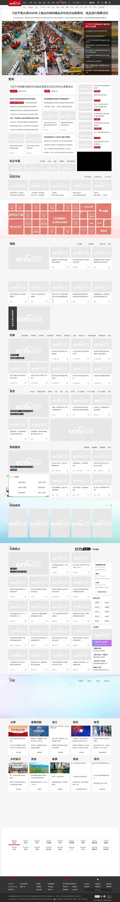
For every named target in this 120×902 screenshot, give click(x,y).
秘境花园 (12, 621)
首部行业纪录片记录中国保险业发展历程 (79, 194)
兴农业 (107, 616)
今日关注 (75, 621)
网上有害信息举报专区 (69, 884)
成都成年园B (21, 492)
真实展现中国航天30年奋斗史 (101, 670)
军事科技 (58, 335)
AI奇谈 (39, 273)
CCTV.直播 (76, 2)
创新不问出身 (22, 91)
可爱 (77, 495)
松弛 (74, 470)
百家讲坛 (54, 669)
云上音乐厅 (108, 177)
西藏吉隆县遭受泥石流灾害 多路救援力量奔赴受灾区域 (59, 102)
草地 (95, 495)
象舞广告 (22, 886)
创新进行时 (55, 645)
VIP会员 (32, 391)
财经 (44, 2)
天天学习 (13, 91)
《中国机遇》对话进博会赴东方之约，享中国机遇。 (38, 194)
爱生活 (97, 611)
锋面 (55, 161)
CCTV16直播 (101, 391)
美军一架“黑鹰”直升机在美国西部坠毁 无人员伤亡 (57, 148)
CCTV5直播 (80, 391)
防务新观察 (25, 335)
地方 (24, 7)
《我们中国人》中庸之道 (100, 654)
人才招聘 (74, 889)
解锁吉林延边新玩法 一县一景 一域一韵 (39, 783)
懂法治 (97, 621)
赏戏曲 (107, 621)
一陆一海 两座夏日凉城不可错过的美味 (60, 615)
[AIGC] (92, 3)
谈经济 (97, 616)
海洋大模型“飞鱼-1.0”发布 (100, 783)
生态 (36, 7)
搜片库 (100, 223)
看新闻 (97, 602)
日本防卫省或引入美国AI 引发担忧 (39, 377)
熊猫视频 (86, 447)
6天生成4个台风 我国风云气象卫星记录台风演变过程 (24, 129)
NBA (61, 391)
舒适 (53, 470)
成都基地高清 (22, 482)
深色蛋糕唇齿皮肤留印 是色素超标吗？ (57, 99)
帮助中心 (50, 889)
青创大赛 (102, 244)
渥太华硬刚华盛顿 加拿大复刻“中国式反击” (81, 261)
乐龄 (72, 7)
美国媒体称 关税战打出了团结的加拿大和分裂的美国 (58, 145)
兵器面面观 (50, 335)
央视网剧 (91, 244)
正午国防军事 (13, 383)
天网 (32, 621)
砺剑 (74, 335)
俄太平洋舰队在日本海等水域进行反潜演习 (18, 377)
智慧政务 (97, 886)
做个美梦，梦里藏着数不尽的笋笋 (102, 489)
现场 (53, 267)
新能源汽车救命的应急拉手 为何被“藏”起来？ (18, 590)
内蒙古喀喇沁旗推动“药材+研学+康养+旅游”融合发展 (38, 777)
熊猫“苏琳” (79, 470)
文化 (53, 7)
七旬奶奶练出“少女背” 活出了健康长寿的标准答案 (18, 663)
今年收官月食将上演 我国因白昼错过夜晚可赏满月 (50, 125)
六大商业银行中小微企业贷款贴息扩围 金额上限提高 (24, 114)
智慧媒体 (86, 886)
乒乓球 (73, 391)
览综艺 (97, 607)
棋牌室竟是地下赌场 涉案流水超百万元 (67, 124)
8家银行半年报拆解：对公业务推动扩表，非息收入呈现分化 (81, 746)
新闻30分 (96, 147)
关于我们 (86, 884)
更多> (109, 244)
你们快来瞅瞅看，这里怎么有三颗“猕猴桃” (60, 489)
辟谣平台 (65, 886)
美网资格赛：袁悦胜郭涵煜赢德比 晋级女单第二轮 (39, 433)
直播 (14, 477)
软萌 (99, 495)
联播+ (47, 91)
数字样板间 (88, 177)
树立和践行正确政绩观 (16, 102)
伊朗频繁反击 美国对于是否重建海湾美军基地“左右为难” (102, 261)
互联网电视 (51, 884)
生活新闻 (46, 130)
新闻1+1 (33, 597)
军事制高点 (67, 335)
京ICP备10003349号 (35, 899)
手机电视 (50, 886)
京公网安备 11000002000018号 (64, 899)
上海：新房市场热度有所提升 (102, 132)
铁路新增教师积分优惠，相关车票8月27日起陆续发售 (24, 126)
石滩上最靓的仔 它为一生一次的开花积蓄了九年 (18, 615)
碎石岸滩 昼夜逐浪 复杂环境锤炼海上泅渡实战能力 (101, 352)
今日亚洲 (54, 572)
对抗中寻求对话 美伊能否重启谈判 (33, 147)
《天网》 (97, 582)
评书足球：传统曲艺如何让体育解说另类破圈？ (39, 746)
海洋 (96, 759)
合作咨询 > (98, 890)
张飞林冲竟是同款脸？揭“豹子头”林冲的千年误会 (60, 663)
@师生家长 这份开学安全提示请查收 (101, 740)
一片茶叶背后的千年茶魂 (99, 644)
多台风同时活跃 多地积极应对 (94, 61)
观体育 (107, 602)
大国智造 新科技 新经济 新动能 (57, 194)
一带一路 (42, 7)
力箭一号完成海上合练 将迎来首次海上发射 (24, 118)
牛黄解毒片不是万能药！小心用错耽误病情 (81, 663)
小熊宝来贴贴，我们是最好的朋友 (80, 489)
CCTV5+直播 (91, 391)
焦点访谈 (96, 100)
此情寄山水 (54, 91)
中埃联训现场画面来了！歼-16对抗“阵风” (60, 566)
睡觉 (74, 495)
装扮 (53, 495)
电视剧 (81, 681)
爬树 (95, 470)
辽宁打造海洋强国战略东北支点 (101, 777)
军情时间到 (102, 335)
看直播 (103, 231)
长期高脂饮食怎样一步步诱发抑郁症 (60, 783)
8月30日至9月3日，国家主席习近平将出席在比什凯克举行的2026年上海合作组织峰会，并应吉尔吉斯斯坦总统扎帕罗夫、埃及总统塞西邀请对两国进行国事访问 (60, 18)
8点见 (49, 161)
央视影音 (39, 886)
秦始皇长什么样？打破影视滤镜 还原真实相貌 (39, 663)
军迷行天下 (82, 335)
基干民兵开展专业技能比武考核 (80, 377)
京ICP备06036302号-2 (24, 899)
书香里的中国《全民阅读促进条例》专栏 (80, 783)
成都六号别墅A (42, 482)
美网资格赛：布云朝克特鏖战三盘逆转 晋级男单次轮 (18, 433)
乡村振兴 (30, 7)
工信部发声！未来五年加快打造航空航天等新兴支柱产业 (80, 740)
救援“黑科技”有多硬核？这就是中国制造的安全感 (17, 639)
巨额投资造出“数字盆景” (100, 95)
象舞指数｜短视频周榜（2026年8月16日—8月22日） (39, 740)
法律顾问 (74, 886)
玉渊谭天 (61, 161)
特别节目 (106, 681)
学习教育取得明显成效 (31, 102)
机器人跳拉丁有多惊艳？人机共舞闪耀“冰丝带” (60, 740)
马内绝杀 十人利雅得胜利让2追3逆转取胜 (101, 408)
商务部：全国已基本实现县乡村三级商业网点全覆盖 (18, 783)
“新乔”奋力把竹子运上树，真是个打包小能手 (101, 464)
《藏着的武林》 (97, 648)
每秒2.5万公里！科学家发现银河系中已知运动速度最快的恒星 (60, 296)
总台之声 (11, 884)
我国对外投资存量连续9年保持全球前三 (23, 99)
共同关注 (12, 597)
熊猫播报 (94, 447)
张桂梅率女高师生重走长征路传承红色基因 (60, 746)
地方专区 (17, 227)
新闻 (31, 2)
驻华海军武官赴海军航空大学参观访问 (60, 352)
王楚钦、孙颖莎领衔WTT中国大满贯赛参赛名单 (60, 408)
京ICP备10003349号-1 (47, 899)
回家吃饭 (54, 621)
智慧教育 (109, 886)
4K (69, 2)
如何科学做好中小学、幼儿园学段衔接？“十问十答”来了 (101, 746)
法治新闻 (63, 130)
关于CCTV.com (12, 886)
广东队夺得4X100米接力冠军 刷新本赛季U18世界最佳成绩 (80, 408)
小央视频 (79, 244)
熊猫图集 (102, 447)
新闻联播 (96, 91)
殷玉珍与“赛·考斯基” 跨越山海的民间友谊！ (39, 590)
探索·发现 (33, 669)
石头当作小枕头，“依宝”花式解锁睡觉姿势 (59, 464)
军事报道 (33, 335)
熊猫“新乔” (101, 470)
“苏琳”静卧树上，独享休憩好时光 (80, 464)
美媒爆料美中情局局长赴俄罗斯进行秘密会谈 (60, 261)
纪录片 (98, 681)
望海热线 (65, 889)
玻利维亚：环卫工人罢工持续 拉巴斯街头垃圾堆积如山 (59, 152)
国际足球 (96, 415)
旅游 (58, 7)
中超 (56, 391)
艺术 (81, 7)
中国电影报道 (55, 597)
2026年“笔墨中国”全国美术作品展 (17, 740)
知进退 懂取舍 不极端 (99, 657)
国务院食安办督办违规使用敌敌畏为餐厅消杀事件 (23, 106)
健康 (67, 7)
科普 (62, 7)
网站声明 (11, 889)
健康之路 (75, 669)
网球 (11, 439)
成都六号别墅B (22, 487)
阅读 (76, 7)
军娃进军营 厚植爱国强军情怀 (102, 375)
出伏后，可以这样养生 (58, 776)
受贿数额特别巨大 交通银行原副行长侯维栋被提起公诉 (102, 295)
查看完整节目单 (102, 592)
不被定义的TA (83, 273)
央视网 (38, 884)
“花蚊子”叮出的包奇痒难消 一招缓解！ (39, 295)
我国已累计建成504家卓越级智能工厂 (96, 36)
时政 (24, 2)
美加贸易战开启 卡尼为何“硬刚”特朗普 (57, 137)
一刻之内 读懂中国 (21, 275)
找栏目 (92, 223)
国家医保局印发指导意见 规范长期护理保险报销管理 (24, 110)
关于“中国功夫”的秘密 (99, 650)
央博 (48, 7)
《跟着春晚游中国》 (100, 565)
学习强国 (42, 161)
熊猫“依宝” (58, 470)
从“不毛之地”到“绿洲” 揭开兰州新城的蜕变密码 (39, 639)
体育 (49, 2)
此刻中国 (19, 273)
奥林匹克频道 (41, 391)
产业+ (95, 7)
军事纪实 (41, 335)
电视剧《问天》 (97, 667)
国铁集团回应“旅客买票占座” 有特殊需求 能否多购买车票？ (81, 295)
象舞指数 (36, 722)
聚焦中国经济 (71, 161)
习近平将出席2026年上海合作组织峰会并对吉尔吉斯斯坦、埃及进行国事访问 (60, 13)
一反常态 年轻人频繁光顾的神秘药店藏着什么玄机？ (39, 615)
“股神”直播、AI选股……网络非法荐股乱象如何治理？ (58, 106)
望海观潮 (75, 267)
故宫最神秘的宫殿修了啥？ (100, 663)
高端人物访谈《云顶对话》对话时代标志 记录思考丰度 (17, 194)
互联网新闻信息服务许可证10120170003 (18, 896)
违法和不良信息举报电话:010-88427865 (71, 896)
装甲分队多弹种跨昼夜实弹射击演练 (60, 377)
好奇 (57, 495)
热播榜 (105, 211)
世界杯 (50, 391)
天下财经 (96, 138)
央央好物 (101, 7)
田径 (74, 415)
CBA (66, 391)
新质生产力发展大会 (15, 645)
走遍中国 (33, 645)
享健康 (107, 607)
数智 (86, 7)
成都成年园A (41, 487)
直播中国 (63, 2)
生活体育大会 (98, 177)
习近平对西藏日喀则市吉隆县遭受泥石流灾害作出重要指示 (41, 86)
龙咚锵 (102, 273)
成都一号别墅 (41, 492)
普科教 (107, 611)
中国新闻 (96, 119)
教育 (53, 2)
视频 (40, 2)
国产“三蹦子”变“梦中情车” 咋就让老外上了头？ (81, 566)
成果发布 (109, 884)
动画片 (90, 681)
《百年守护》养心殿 (99, 661)
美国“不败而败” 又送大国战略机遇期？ (18, 295)
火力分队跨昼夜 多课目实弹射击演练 (81, 352)
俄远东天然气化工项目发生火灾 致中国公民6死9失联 (58, 141)
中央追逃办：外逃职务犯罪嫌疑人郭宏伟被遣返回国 (24, 122)
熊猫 (58, 2)
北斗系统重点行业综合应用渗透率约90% (97, 31)
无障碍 (98, 4)
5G (90, 7)
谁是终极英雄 (92, 335)
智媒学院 (97, 884)
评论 (35, 2)
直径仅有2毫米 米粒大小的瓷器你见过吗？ (60, 639)
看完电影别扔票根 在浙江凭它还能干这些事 (60, 590)
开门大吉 (12, 669)
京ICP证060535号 (13, 899)
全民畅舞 (75, 597)
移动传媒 (39, 889)
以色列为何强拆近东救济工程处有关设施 (16, 147)
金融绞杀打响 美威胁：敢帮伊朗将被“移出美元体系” (81, 615)
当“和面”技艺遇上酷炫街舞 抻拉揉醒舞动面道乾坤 (81, 590)
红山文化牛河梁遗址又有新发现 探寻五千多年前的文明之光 (18, 746)
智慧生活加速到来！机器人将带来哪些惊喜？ (81, 639)
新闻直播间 (97, 128)
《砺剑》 (97, 573)
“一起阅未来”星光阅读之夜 (80, 776)
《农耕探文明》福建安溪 (100, 642)
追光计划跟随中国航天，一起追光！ (101, 194)
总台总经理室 (24, 884)
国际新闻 (11, 153)
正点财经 (96, 110)
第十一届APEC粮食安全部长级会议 (17, 777)
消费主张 (75, 572)
